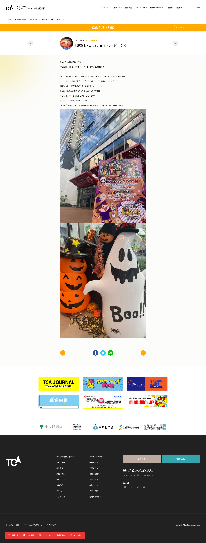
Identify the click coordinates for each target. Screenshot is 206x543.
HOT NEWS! (34, 19)
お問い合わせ (181, 459)
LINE (110, 353)
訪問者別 (179, 7)
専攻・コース (118, 7)
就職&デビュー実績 (156, 7)
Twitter (103, 353)
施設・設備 (128, 7)
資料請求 (142, 459)
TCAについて (106, 7)
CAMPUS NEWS (21, 19)
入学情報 (169, 7)
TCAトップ (9, 19)
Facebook (95, 353)
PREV (30, 43)
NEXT (175, 43)
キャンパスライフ (141, 7)
